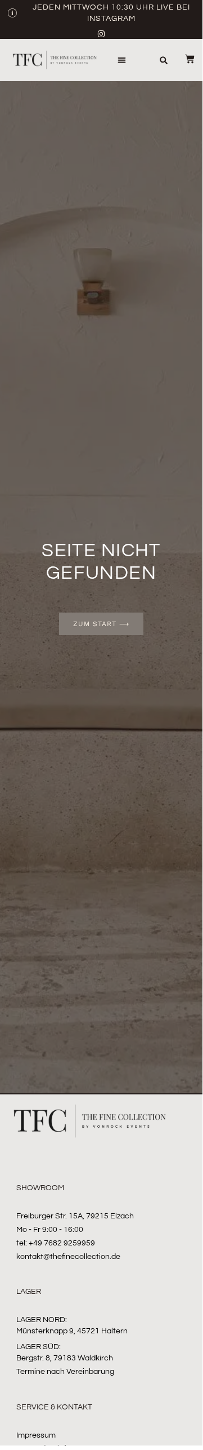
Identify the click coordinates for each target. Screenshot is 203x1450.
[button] (121, 60)
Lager (28, 1292)
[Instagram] (101, 34)
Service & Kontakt (54, 1407)
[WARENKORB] (183, 59)
